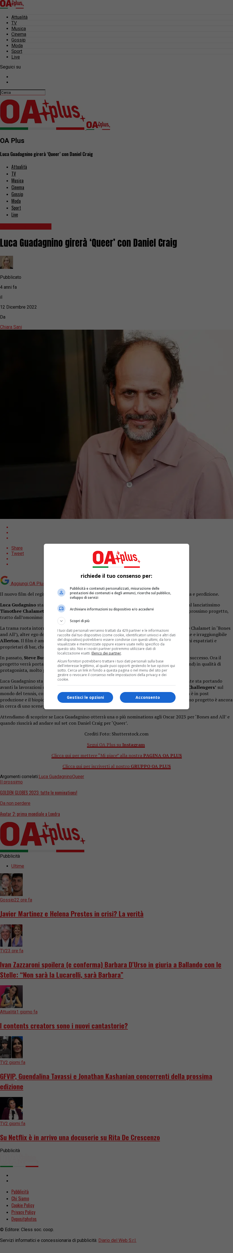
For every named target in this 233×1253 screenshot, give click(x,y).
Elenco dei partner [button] (106, 653)
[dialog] (116, 626)
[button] (116, 621)
